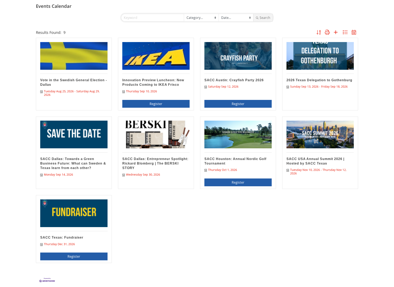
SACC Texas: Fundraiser (61, 237)
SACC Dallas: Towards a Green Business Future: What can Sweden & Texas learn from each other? (73, 163)
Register (156, 104)
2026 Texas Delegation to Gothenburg (319, 80)
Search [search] (265, 17)
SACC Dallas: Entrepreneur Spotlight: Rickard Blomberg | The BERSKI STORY (155, 163)
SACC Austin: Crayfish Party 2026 (234, 80)
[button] (318, 32)
